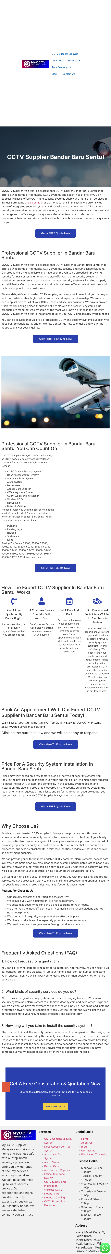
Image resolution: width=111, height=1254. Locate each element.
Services (72, 60)
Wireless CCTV (53, 1189)
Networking (51, 1193)
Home (84, 1138)
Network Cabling (54, 1197)
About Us (57, 60)
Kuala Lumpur (34, 202)
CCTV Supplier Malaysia (65, 53)
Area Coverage (60, 67)
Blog (54, 73)
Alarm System (52, 1162)
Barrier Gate (51, 1166)
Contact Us (68, 73)
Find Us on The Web (93, 1154)
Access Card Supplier (57, 1170)
